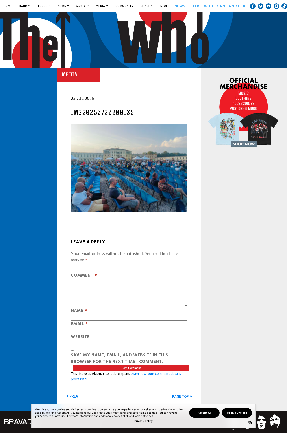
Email (79, 324)
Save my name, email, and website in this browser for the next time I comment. (119, 358)
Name (79, 311)
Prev (73, 396)
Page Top (181, 396)
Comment (84, 275)
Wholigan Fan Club (225, 6)
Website (80, 337)
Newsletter (187, 6)
